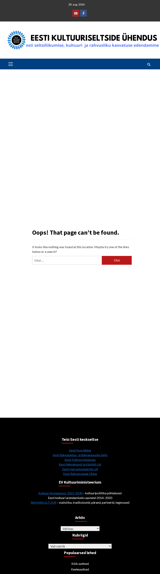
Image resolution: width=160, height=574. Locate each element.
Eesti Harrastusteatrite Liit (80, 469)
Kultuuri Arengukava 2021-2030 (60, 493)
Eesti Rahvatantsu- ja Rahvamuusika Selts (80, 455)
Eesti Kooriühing (80, 450)
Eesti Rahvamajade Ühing (80, 474)
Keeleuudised (80, 569)
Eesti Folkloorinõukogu (80, 459)
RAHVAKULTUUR (43, 502)
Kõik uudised (80, 563)
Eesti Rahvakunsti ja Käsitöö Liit (80, 464)
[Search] (148, 64)
